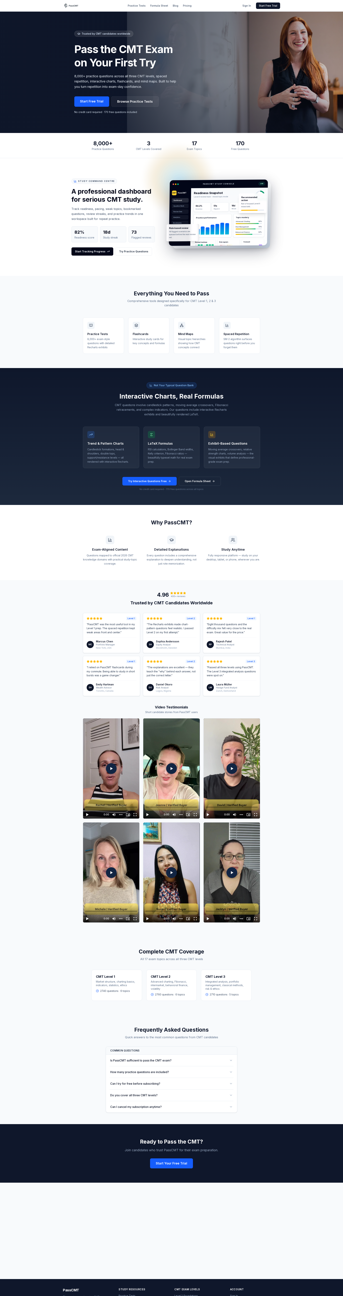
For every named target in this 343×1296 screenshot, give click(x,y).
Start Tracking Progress (90, 251)
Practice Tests (137, 5)
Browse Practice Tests (135, 101)
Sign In (246, 5)
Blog (175, 5)
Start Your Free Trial (171, 1163)
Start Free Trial (268, 5)
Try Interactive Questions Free (147, 481)
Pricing (187, 5)
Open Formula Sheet (198, 481)
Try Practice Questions (133, 251)
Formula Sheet (159, 5)
